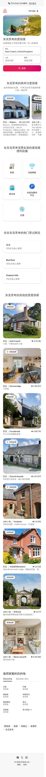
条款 (25, 764)
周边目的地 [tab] (7, 679)
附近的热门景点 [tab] (22, 679)
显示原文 (32, 3)
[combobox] (22, 51)
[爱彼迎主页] (5, 11)
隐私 (19, 764)
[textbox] (12, 60)
